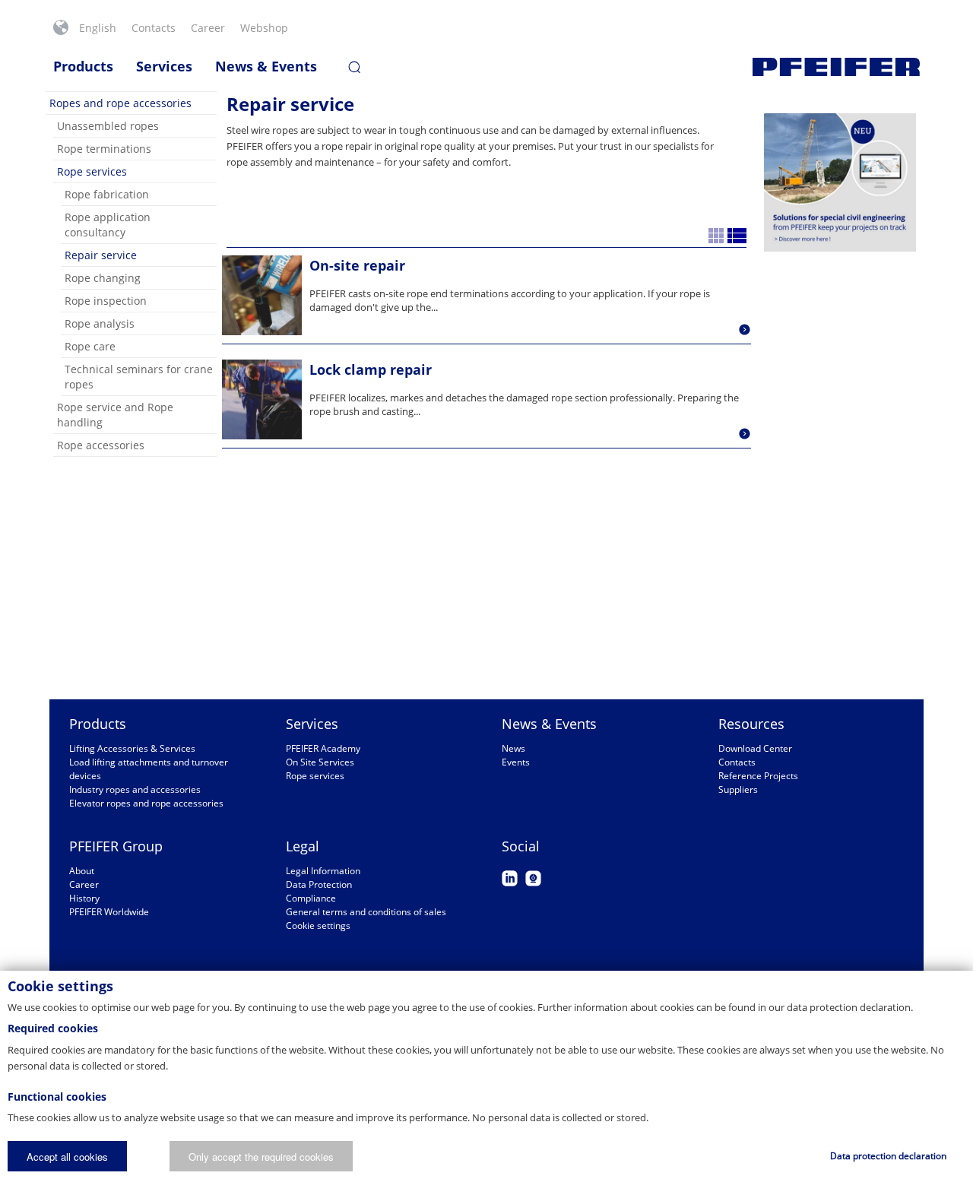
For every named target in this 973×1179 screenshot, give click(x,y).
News (513, 748)
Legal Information (323, 870)
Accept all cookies (67, 1156)
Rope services (92, 171)
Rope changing (103, 278)
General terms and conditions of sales (366, 911)
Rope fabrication (107, 194)
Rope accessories (100, 445)
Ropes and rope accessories (120, 103)
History (84, 898)
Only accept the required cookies (261, 1156)
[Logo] (836, 66)
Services (164, 66)
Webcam (533, 878)
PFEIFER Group (116, 846)
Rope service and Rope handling (115, 414)
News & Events (266, 66)
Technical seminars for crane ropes (139, 376)
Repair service (101, 255)
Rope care (90, 346)
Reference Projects (758, 775)
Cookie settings (318, 925)
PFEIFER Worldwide (109, 911)
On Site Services (320, 762)
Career (208, 28)
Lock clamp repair (370, 369)
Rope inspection (106, 300)
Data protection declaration (888, 1155)
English (97, 28)
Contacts (154, 28)
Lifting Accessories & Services (132, 748)
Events (516, 762)
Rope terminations (104, 148)
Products (83, 66)
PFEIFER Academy (323, 748)
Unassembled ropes (108, 126)
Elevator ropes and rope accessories (146, 803)
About (81, 870)
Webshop (264, 28)
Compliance (311, 898)
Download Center (755, 748)
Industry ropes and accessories (135, 789)
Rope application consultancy (108, 224)
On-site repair (357, 265)
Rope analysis (100, 323)
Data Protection (319, 884)
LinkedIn (510, 878)
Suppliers (738, 789)
